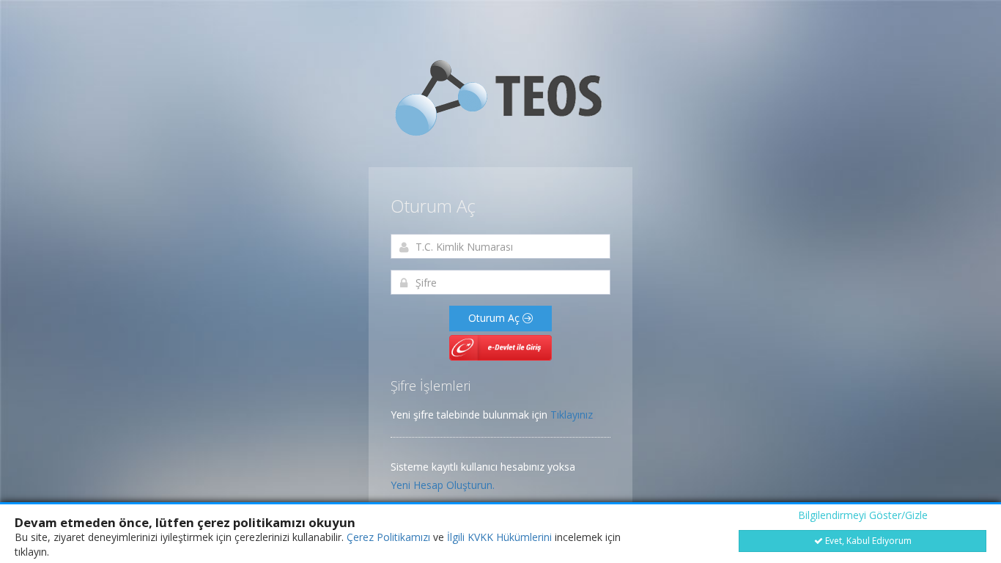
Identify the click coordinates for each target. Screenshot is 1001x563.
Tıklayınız (571, 415)
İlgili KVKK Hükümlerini (499, 537)
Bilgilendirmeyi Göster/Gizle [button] (863, 515)
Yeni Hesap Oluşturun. (443, 485)
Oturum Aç (495, 318)
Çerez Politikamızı (388, 537)
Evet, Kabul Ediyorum (867, 540)
